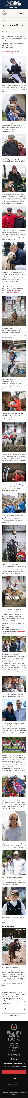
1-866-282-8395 (16, 1054)
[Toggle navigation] (25, 13)
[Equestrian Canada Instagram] (14, 1059)
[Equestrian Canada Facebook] (11, 1059)
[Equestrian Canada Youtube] (16, 1059)
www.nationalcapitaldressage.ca (11, 51)
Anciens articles (7, 20)
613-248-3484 (16, 1055)
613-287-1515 (17, 1053)
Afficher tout (14, 1015)
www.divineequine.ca (13, 292)
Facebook (17, 290)
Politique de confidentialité (8, 1092)
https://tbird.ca (21, 631)
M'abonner (14, 1072)
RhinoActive (14, 1094)
